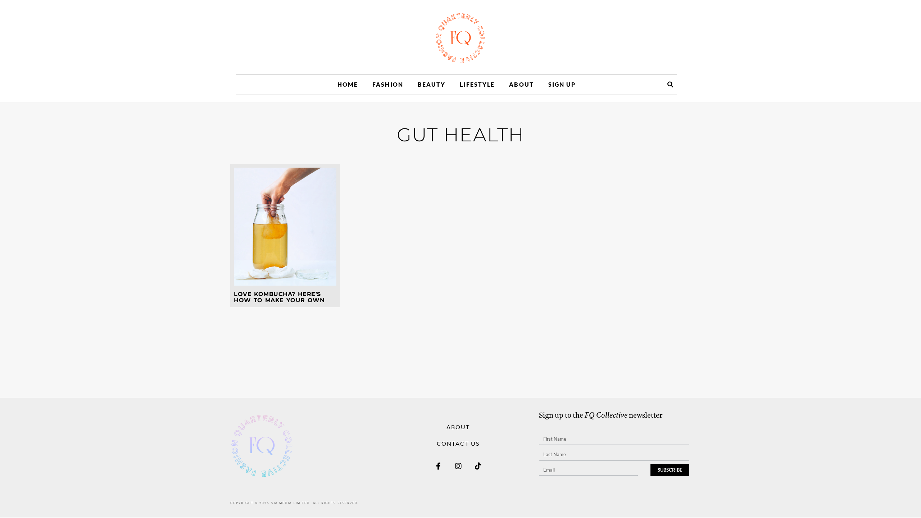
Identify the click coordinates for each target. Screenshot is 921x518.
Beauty (432, 84)
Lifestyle (477, 84)
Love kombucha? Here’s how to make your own (279, 297)
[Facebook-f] (438, 466)
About (521, 84)
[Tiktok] (478, 466)
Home (347, 84)
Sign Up (562, 84)
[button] (670, 84)
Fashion (387, 84)
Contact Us (458, 443)
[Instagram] (458, 466)
